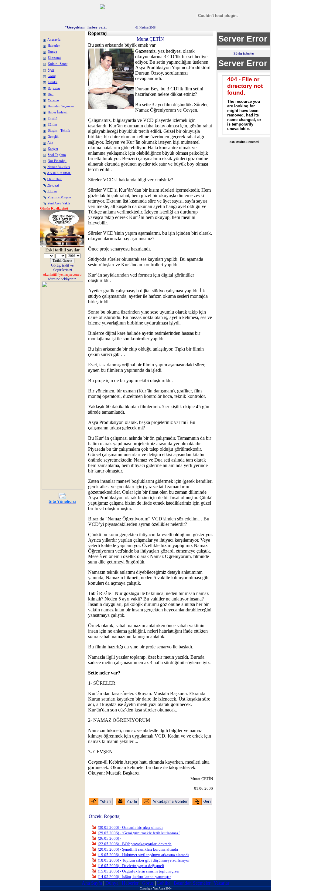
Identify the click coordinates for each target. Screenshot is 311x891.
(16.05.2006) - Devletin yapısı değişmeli (131, 865)
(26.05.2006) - (109, 838)
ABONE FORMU (59, 173)
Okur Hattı (54, 179)
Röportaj (54, 88)
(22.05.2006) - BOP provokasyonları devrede (135, 844)
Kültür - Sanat (57, 64)
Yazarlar (53, 100)
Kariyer (53, 148)
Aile (50, 142)
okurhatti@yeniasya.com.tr (62, 274)
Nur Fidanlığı (57, 161)
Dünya (52, 51)
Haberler (54, 45)
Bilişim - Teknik (59, 130)
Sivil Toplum (57, 154)
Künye (52, 191)
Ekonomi (54, 57)
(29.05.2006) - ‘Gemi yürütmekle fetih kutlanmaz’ (139, 833)
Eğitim (52, 124)
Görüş (52, 76)
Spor (51, 70)
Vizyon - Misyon (59, 197)
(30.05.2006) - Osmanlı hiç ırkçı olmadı (130, 827)
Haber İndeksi (57, 112)
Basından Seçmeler (61, 106)
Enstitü (52, 118)
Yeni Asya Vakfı (58, 203)
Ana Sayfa (92, 883)
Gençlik (53, 136)
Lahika (52, 82)
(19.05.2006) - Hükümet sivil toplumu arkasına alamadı (143, 854)
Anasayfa (53, 39)
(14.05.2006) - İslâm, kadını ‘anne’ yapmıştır (134, 876)
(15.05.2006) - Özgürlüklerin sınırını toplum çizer (138, 871)
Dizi (50, 94)
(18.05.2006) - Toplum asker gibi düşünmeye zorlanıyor (144, 860)
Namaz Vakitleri (58, 167)
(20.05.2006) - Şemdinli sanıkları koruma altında (138, 849)
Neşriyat (53, 185)
